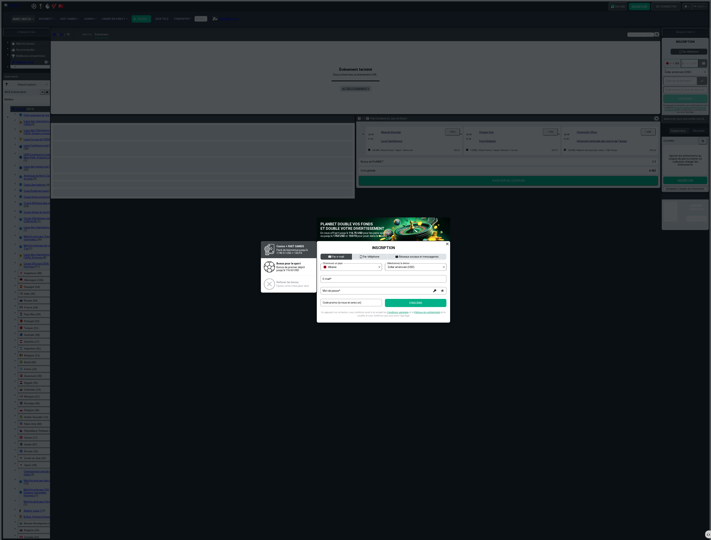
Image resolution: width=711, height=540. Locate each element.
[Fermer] (447, 244)
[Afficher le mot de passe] (442, 290)
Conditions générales (398, 312)
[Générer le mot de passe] (435, 290)
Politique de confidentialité (427, 312)
